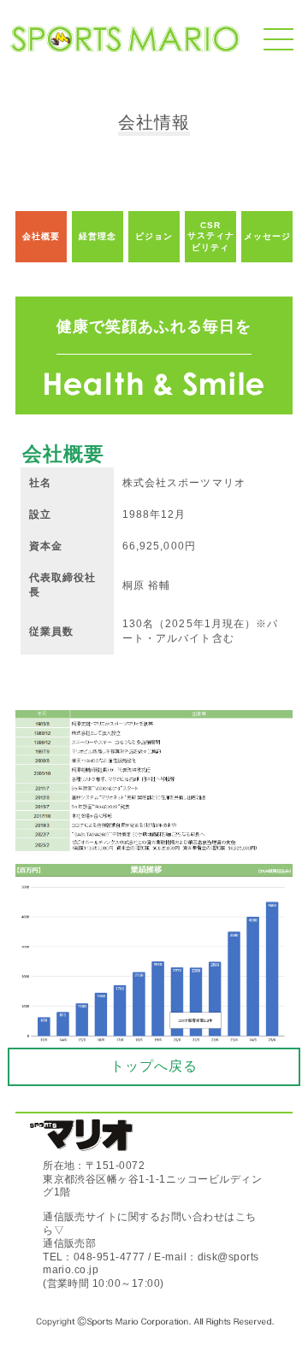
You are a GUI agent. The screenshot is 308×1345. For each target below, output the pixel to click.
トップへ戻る (154, 1066)
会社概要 (41, 236)
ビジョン (154, 236)
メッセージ (267, 236)
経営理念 (97, 236)
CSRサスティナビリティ (210, 236)
